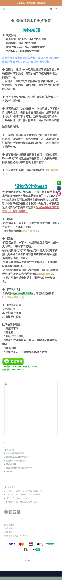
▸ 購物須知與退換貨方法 (15, 460)
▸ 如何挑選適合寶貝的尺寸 (16, 457)
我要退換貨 (10, 464)
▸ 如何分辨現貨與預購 (14, 453)
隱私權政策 (9, 524)
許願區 (9, 471)
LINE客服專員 (29, 230)
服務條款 (8, 532)
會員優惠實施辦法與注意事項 (19, 468)
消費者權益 (9, 528)
